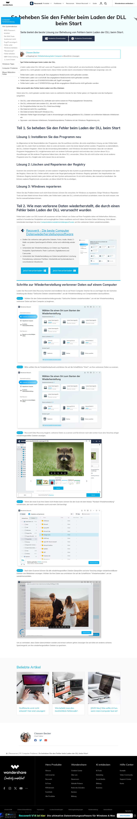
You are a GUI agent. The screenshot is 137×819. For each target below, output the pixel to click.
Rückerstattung (93, 809)
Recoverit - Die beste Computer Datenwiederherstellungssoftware (49, 232)
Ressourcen (70, 3)
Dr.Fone (48, 783)
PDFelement (49, 788)
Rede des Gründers (78, 788)
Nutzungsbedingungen (75, 809)
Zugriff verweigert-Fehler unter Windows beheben (10, 45)
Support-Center (125, 779)
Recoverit (48, 779)
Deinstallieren (107, 809)
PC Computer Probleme (28, 753)
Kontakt (122, 771)
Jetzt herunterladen (32, 270)
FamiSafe (48, 792)
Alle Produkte (50, 796)
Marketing (99, 775)
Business (99, 788)
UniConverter (50, 775)
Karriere (74, 792)
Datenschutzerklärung (24, 809)
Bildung (73, 796)
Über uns (74, 775)
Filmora (48, 771)
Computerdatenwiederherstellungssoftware (57, 222)
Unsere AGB (8, 809)
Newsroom (75, 779)
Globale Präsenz (77, 783)
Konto (122, 783)
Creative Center (76, 771)
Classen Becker (32, 52)
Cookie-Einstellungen (56, 809)
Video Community (126, 775)
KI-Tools (99, 771)
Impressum (40, 809)
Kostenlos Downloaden (57, 38)
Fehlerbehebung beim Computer (50, 56)
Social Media (100, 779)
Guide (95, 3)
